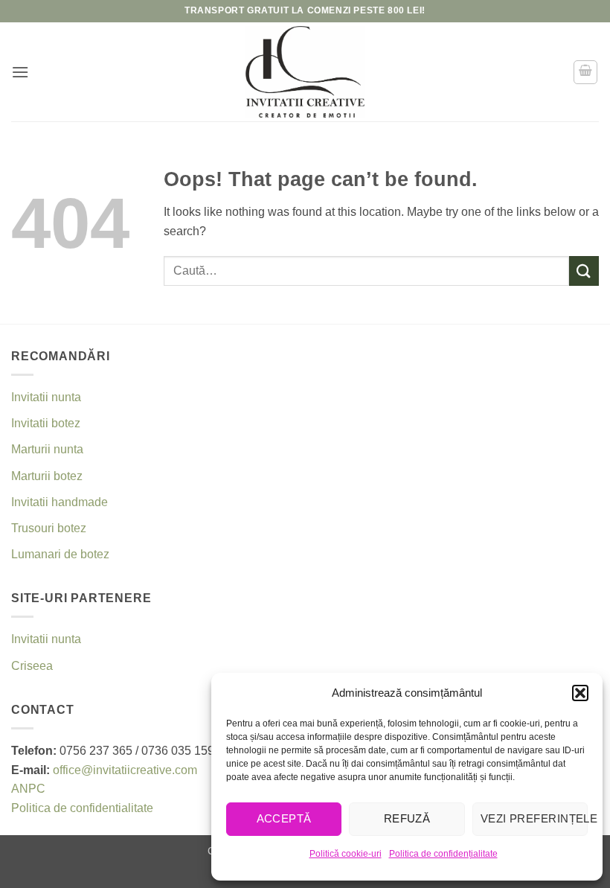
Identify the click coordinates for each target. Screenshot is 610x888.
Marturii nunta (47, 449)
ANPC (28, 788)
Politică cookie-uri (345, 854)
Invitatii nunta (46, 397)
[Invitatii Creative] (305, 71)
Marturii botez (47, 476)
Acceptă (284, 818)
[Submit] (584, 270)
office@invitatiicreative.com (125, 770)
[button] (580, 693)
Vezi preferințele (534, 818)
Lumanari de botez (60, 554)
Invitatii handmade (59, 502)
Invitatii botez (45, 423)
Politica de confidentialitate (82, 808)
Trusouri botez (48, 528)
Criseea (32, 665)
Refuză (407, 818)
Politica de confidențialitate (443, 854)
